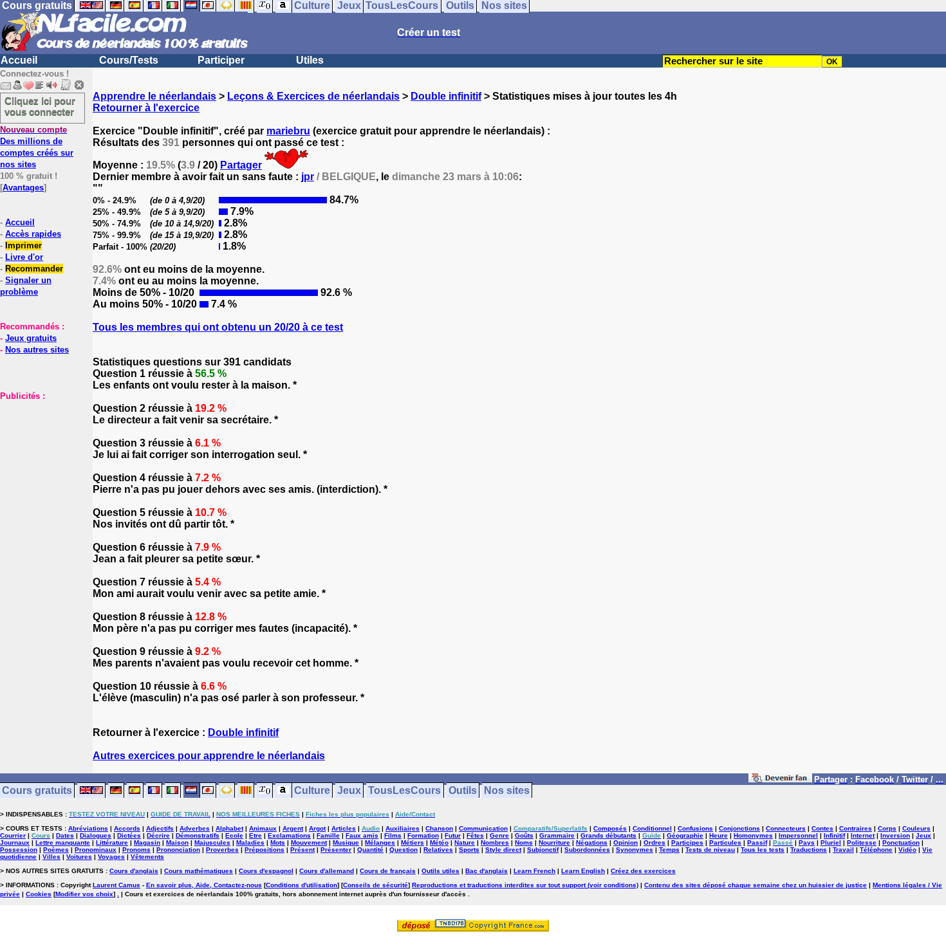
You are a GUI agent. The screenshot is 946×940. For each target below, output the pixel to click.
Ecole (234, 835)
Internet (863, 835)
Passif (757, 842)
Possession (18, 849)
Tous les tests (762, 849)
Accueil (19, 60)
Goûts (524, 835)
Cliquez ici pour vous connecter (40, 106)
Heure (718, 835)
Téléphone (876, 849)
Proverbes (222, 849)
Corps (887, 828)
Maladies (250, 842)
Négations (591, 842)
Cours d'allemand (326, 870)
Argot (317, 828)
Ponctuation (901, 842)
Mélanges (380, 842)
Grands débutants (608, 835)
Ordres (654, 842)
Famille (328, 835)
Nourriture (554, 842)
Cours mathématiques (198, 870)
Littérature (112, 842)
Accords (127, 828)
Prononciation (178, 849)
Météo (439, 842)
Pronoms (136, 849)
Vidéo (907, 849)
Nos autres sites (37, 350)
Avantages (23, 187)
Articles (343, 828)
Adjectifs (160, 828)
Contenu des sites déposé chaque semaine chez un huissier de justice (755, 885)
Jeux (349, 790)
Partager (241, 165)
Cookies (38, 894)
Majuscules (212, 842)
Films (393, 835)
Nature (464, 842)
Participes (687, 842)
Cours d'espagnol (266, 870)
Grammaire (557, 835)
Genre (499, 835)
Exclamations (289, 835)
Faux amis (362, 835)
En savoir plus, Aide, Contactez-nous (204, 885)
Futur (453, 835)
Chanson (439, 828)
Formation (423, 835)
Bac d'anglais (486, 870)
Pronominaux (95, 849)
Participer (221, 60)
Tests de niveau (710, 849)
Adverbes (195, 828)
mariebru (288, 130)
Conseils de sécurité (375, 885)
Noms (524, 842)
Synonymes (634, 849)
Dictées (129, 835)
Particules (725, 842)
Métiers (412, 842)
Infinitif (834, 835)
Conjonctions (739, 828)
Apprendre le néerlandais (154, 96)
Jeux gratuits (31, 338)
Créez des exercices (643, 870)
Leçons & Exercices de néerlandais (313, 96)
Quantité (370, 849)
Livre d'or (24, 257)
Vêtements (147, 856)
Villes (51, 856)
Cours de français (388, 870)
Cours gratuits (37, 790)
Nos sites (507, 790)
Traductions (808, 849)
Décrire (158, 835)
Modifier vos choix (84, 894)
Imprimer (23, 245)
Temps (669, 849)
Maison (177, 842)
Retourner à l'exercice (146, 107)
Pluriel (831, 842)
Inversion (895, 835)
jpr (307, 176)
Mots (277, 842)
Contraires (855, 828)
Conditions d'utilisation (301, 885)
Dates (65, 835)
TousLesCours (404, 790)
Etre (255, 835)
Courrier (13, 835)
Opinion (625, 842)
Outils (463, 790)
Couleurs (916, 828)
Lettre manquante (62, 842)
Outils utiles (440, 870)
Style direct (503, 849)
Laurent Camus (116, 885)
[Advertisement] (38, 465)
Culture (312, 790)
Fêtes (475, 835)
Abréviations (88, 828)
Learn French (534, 870)
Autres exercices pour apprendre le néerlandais (209, 755)
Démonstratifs (197, 835)
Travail (843, 849)
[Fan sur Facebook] (780, 780)
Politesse (861, 842)
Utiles (310, 60)
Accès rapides (33, 234)
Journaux (15, 842)
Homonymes (753, 835)
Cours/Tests (128, 60)
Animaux (263, 828)
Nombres (495, 842)
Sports (469, 849)
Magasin (147, 842)
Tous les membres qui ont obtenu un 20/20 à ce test (218, 327)
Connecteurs (786, 828)
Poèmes (56, 849)
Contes (822, 828)
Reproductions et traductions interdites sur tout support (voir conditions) (525, 885)
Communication (483, 828)
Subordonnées (587, 849)
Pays (807, 842)
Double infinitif (446, 96)
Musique (346, 842)
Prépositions (264, 849)
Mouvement (309, 842)
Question (403, 849)
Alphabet (229, 828)
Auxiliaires (402, 828)
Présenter (335, 849)
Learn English (583, 870)
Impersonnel (798, 835)
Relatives (438, 849)
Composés (610, 828)
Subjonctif (543, 849)
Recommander (34, 268)
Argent (293, 828)
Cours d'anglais (133, 870)
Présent (302, 849)
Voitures (79, 856)
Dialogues (95, 835)
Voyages (111, 856)
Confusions (695, 828)
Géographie (685, 835)
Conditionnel (652, 828)
